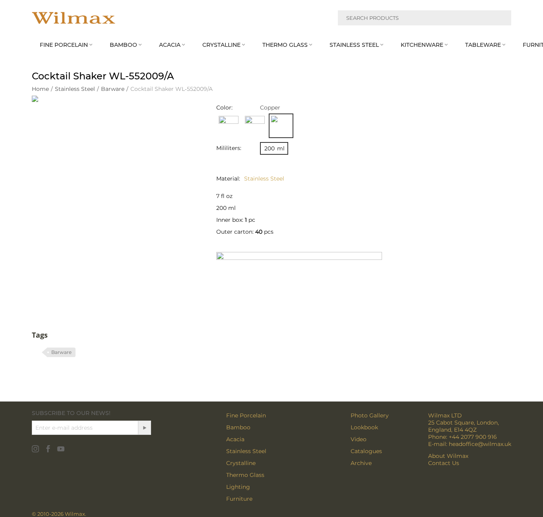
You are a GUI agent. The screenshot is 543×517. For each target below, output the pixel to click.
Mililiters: (228, 148)
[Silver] (228, 125)
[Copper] (281, 125)
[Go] (144, 427)
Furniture (239, 498)
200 (274, 148)
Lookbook (364, 427)
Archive (361, 463)
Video (359, 439)
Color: (224, 107)
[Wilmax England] (73, 18)
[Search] (500, 19)
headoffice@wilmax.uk (480, 444)
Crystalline (241, 463)
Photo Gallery (370, 415)
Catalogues (366, 451)
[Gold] (254, 125)
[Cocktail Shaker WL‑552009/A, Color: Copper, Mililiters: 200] (116, 180)
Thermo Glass (245, 475)
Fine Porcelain (246, 415)
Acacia (235, 439)
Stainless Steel (246, 451)
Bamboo (238, 427)
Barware (61, 352)
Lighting (238, 486)
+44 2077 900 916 (473, 436)
